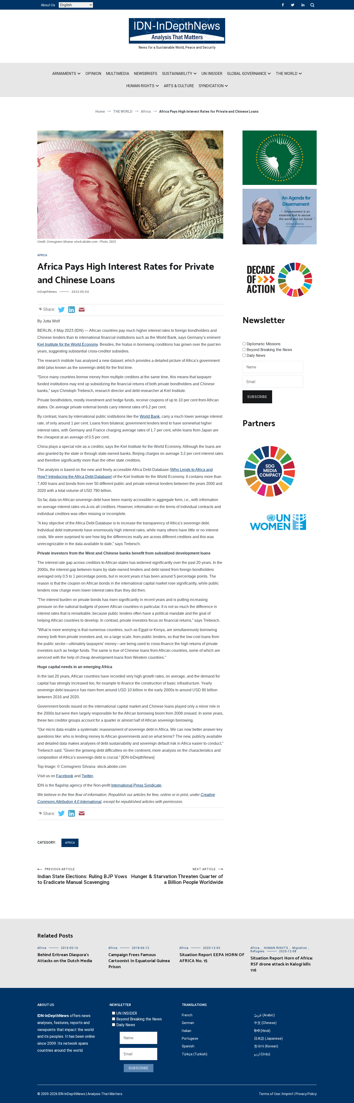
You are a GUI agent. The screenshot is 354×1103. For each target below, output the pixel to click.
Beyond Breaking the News (269, 349)
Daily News (256, 355)
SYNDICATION (211, 86)
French (187, 1015)
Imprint (287, 1094)
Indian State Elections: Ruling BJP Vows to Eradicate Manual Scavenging (82, 876)
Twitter (87, 776)
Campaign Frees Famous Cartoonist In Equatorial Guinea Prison (139, 961)
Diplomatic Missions (264, 344)
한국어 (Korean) (266, 1046)
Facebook (64, 776)
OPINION (93, 73)
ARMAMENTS (64, 73)
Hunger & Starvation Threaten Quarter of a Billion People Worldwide (177, 876)
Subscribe (257, 397)
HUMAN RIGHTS (140, 86)
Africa (42, 255)
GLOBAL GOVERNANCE (246, 73)
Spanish (188, 1046)
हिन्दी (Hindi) (262, 1031)
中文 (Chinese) (265, 1023)
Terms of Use (269, 1094)
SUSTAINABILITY (177, 73)
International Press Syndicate (136, 785)
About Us (48, 5)
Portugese (190, 1038)
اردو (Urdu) (262, 1054)
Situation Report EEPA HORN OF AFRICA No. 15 (211, 958)
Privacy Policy (306, 1094)
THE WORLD (286, 73)
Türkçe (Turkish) (194, 1054)
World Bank (150, 416)
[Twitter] (292, 5)
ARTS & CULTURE (179, 86)
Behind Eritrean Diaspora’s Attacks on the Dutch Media (64, 958)
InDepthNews (47, 292)
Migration (299, 948)
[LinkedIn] (303, 5)
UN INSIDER (212, 73)
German (188, 1023)
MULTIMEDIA (117, 73)
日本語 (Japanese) (268, 1038)
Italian (186, 1031)
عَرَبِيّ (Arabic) (264, 1015)
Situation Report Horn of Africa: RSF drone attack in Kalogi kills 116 (281, 964)
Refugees (257, 951)
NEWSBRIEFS (145, 73)
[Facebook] (282, 5)
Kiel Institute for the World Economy (67, 344)
